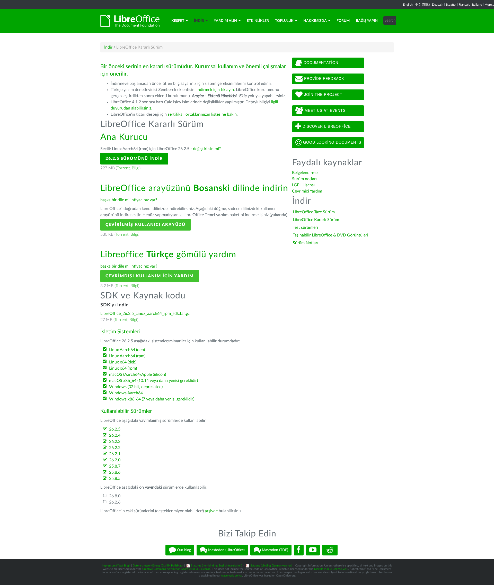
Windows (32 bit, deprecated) (136, 387)
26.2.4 (114, 435)
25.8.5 (114, 479)
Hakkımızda (315, 21)
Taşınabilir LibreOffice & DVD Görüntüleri (330, 235)
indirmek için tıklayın (215, 90)
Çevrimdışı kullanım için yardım (149, 276)
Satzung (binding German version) (271, 565)
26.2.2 (114, 448)
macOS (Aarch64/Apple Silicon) (137, 374)
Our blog (183, 550)
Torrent (123, 168)
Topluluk (284, 21)
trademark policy (231, 575)
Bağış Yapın (367, 21)
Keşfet (177, 21)
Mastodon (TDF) (274, 550)
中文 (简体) (422, 4)
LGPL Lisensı (303, 185)
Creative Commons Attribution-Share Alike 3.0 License (176, 569)
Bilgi (135, 168)
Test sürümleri (305, 227)
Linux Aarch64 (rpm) (127, 356)
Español (451, 4)
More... (489, 4)
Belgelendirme (304, 173)
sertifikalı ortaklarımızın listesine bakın (202, 114)
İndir (199, 21)
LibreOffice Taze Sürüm (314, 212)
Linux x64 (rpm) (123, 368)
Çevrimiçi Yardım (307, 191)
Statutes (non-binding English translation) (216, 565)
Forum (343, 21)
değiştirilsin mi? (207, 149)
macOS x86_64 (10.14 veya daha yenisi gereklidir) (153, 381)
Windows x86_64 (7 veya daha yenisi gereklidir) (151, 399)
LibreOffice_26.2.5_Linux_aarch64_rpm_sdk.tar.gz (145, 314)
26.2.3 (114, 442)
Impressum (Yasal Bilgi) (116, 565)
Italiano (477, 4)
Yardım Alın (225, 21)
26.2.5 (114, 429)
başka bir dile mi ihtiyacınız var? (128, 200)
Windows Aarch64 (126, 393)
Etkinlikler (258, 21)
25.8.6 (114, 472)
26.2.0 (114, 460)
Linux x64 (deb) (122, 362)
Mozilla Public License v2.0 (331, 569)
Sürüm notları (304, 179)
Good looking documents (331, 142)
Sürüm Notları (305, 243)
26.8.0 (114, 496)
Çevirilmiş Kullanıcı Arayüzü (145, 225)
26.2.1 (114, 454)
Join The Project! (323, 94)
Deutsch (437, 4)
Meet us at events (324, 110)
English (408, 4)
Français (464, 4)
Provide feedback (323, 78)
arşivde (211, 511)
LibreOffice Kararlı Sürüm (316, 220)
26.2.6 (114, 502)
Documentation (320, 62)
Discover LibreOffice (326, 126)
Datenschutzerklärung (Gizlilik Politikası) (158, 565)
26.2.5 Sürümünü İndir (134, 159)
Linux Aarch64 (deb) (127, 350)
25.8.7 (114, 466)
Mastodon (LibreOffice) (226, 550)
